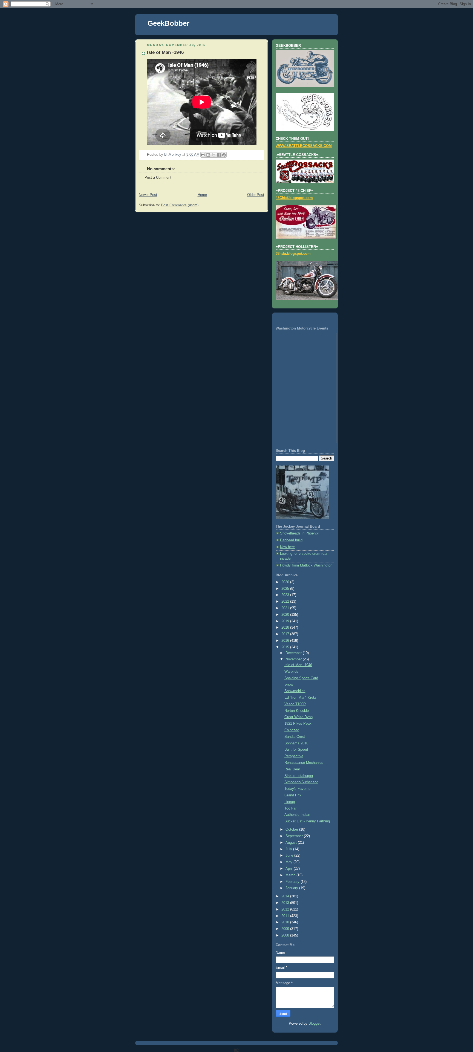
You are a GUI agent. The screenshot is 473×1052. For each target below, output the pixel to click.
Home (202, 195)
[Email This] (203, 155)
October (292, 829)
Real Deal (292, 769)
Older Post (255, 195)
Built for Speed (296, 750)
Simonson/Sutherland (301, 782)
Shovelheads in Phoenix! (299, 533)
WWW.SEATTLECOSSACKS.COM (304, 146)
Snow (288, 684)
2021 (285, 608)
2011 (285, 916)
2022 (285, 601)
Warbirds (291, 672)
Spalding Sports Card (301, 678)
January (292, 888)
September (294, 836)
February (293, 882)
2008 (285, 935)
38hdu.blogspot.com (293, 254)
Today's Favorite (297, 789)
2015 (285, 647)
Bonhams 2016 (296, 743)
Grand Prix (292, 795)
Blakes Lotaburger (298, 776)
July (289, 849)
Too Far (290, 808)
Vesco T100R (295, 704)
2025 (285, 589)
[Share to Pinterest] (224, 155)
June (289, 855)
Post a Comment (158, 178)
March (290, 875)
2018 (285, 627)
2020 (285, 615)
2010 (285, 922)
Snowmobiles (294, 691)
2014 (285, 896)
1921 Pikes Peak (298, 724)
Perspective (293, 756)
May (289, 862)
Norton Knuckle (296, 711)
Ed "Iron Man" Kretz (300, 698)
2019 (285, 621)
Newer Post (148, 195)
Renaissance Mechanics (303, 763)
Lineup (289, 802)
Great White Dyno (298, 717)
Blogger (314, 1023)
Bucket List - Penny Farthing (307, 821)
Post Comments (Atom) (179, 205)
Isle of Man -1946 (298, 665)
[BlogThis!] (208, 155)
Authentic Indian (297, 815)
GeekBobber (168, 23)
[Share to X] (213, 155)
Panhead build (291, 540)
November (294, 659)
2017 (285, 634)
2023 (285, 595)
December (294, 653)
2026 (285, 582)
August (291, 843)
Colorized (291, 730)
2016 (285, 641)
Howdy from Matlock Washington (306, 565)
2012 (285, 909)
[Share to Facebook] (218, 155)
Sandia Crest (294, 737)
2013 (285, 903)
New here (287, 547)
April (289, 869)
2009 (285, 929)
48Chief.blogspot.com (294, 198)
